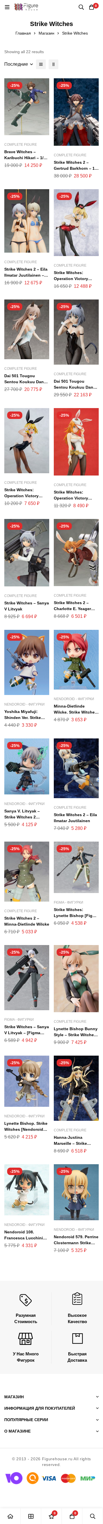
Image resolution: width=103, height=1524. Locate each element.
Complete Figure (20, 145)
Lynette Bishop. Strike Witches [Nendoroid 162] (25, 1129)
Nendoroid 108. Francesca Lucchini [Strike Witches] (23, 1238)
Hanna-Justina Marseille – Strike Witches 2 (70, 1143)
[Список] (41, 64)
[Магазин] (31, 1516)
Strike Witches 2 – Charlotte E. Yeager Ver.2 (72, 608)
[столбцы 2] (53, 64)
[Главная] (10, 1516)
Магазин (46, 33)
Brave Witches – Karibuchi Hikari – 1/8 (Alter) (25, 157)
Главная (23, 33)
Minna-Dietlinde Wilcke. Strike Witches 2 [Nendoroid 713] (75, 712)
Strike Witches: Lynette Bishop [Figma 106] (76, 915)
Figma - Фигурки (68, 902)
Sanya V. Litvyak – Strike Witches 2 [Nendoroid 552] (22, 817)
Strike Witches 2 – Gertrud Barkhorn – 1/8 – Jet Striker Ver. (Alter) (76, 168)
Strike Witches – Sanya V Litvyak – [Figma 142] (26, 1032)
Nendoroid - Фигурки (24, 704)
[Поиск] (81, 7)
